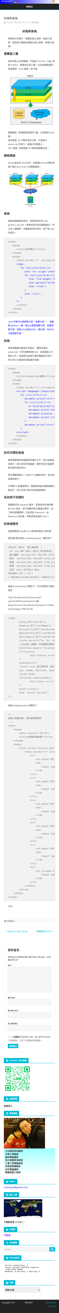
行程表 (7, 1235)
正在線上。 (15, 1222)
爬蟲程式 (11, 921)
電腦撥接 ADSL (44, 931)
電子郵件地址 (13, 1011)
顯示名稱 (12, 998)
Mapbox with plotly (17, 931)
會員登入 (8, 1105)
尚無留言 (35, 22)
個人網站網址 (13, 1023)
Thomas (9, 22)
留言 (10, 965)
